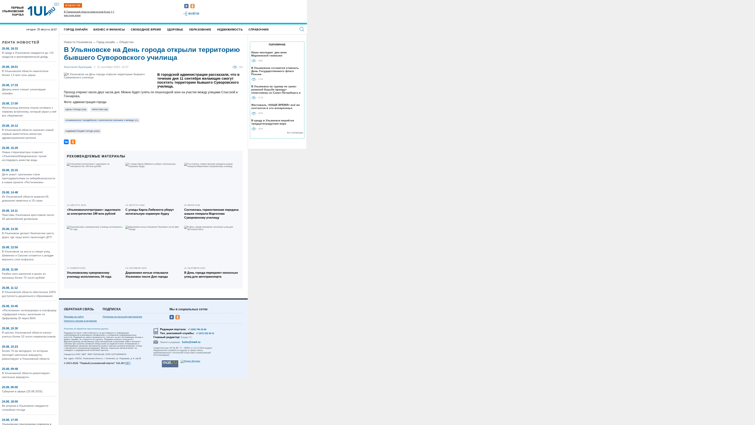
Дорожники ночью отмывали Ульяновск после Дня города (146, 274)
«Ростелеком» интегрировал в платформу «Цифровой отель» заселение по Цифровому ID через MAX (29, 314)
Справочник (259, 29)
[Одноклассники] (73, 142)
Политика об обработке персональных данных (86, 329)
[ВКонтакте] (66, 142)
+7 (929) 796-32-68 (197, 329)
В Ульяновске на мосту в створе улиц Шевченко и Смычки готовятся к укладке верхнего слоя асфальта (28, 255)
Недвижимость (230, 29)
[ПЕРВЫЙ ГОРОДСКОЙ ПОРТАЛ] (13, 11)
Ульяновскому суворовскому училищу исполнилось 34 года (89, 274)
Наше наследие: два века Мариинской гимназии (269, 54)
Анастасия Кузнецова (78, 66)
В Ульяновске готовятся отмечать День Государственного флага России (275, 71)
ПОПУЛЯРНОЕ (277, 44)
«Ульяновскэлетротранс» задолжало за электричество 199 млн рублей (94, 211)
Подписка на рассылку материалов (122, 316)
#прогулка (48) (100, 109)
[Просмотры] (235, 66)
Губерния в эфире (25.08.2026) (22, 391)
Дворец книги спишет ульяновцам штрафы (87, 11)
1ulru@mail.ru (191, 342)
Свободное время (146, 29)
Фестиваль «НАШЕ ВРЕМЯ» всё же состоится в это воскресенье (275, 106)
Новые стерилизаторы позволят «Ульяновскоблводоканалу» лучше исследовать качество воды (24, 156)
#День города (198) (75, 109)
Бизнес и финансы (109, 29)
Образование (200, 29)
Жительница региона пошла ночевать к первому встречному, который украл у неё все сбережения (29, 111)
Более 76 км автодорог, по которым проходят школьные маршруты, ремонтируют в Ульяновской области (26, 354)
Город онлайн (75, 29)
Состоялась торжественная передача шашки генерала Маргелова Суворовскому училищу (211, 213)
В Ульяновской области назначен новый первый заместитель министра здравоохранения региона (27, 133)
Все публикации (295, 132)
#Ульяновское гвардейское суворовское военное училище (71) (101, 120)
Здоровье (175, 29)
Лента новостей (20, 42)
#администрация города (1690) (82, 131)
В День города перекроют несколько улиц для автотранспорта (211, 274)
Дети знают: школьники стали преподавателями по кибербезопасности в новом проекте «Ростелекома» (28, 178)
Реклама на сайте (74, 316)
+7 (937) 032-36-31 (205, 333)
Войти (194, 13)
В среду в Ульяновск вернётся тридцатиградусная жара (272, 122)
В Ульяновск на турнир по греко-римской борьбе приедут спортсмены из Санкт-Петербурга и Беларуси (276, 89)
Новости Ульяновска (78, 42)
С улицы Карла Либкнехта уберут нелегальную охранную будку (149, 211)
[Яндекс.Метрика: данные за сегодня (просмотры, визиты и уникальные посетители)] (190, 361)
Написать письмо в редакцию (80, 321)
